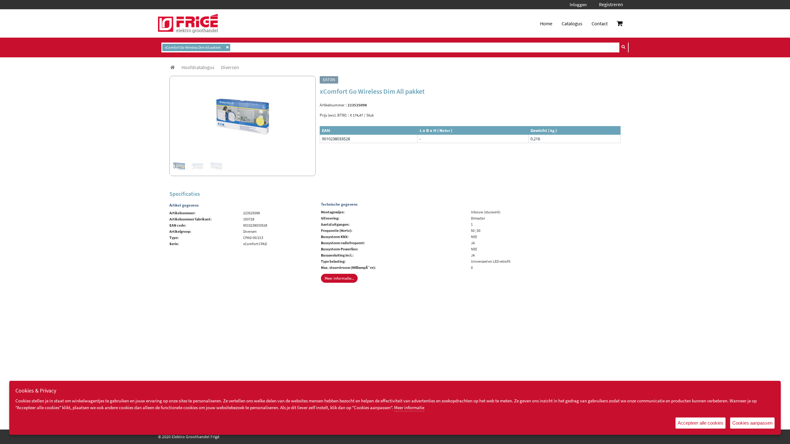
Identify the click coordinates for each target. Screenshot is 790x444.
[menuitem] (197, 67)
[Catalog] (172, 67)
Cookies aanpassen (752, 423)
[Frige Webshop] (188, 23)
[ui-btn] (624, 47)
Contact (600, 23)
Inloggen (578, 4)
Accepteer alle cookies (700, 423)
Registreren (611, 4)
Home (546, 23)
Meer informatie (409, 407)
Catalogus (572, 23)
